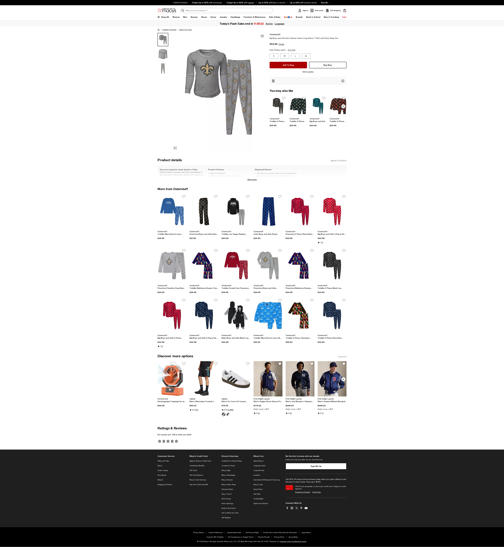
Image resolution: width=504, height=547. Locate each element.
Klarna (160, 466)
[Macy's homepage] (159, 30)
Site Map (257, 494)
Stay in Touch (227, 494)
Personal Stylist (227, 489)
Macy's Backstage (228, 475)
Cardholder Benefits (197, 466)
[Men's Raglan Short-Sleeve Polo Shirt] (268, 378)
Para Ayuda (162, 475)
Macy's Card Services (198, 480)
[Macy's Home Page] (167, 10)
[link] (278, 122)
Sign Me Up (316, 466)
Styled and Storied (261, 503)
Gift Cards (193, 470)
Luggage (280, 23)
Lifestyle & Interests (169, 30)
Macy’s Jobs (258, 484)
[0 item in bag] (344, 10)
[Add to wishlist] (262, 36)
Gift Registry (226, 518)
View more (252, 179)
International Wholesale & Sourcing (267, 480)
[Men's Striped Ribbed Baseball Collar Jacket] (332, 378)
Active (269, 23)
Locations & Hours (228, 466)
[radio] (224, 414)
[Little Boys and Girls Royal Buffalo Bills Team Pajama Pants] (268, 211)
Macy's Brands (227, 480)
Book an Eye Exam (229, 508)
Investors (257, 475)
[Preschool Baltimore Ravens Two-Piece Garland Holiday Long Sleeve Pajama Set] (300, 265)
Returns (160, 480)
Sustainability (258, 499)
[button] (212, 92)
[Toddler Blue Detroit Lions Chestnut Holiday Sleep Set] (172, 211)
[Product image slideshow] (218, 92)
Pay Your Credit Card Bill (199, 484)
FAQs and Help (163, 461)
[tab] (163, 39)
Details (281, 44)
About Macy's (259, 461)
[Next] (343, 106)
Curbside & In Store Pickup (232, 461)
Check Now (316, 492)
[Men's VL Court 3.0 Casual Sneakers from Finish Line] (236, 378)
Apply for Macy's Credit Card (200, 461)
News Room (258, 489)
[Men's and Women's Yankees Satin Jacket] (300, 378)
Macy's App (226, 470)
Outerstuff (275, 34)
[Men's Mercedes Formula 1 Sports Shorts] (204, 378)
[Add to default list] (283, 98)
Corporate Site (259, 470)
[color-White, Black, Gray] (223, 414)
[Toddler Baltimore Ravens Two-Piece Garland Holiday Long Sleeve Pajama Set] (204, 265)
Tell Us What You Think (230, 513)
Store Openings (227, 503)
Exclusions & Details (302, 492)
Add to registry (308, 72)
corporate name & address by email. (292, 541)
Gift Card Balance (196, 475)
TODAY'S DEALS (180, 3)
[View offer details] (308, 81)
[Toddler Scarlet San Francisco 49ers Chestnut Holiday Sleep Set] (236, 265)
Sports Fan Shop (185, 30)
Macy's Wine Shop (229, 484)
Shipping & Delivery (165, 484)
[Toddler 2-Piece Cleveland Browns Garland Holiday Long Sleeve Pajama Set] (300, 315)
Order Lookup (163, 470)
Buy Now (328, 65)
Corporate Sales (260, 466)
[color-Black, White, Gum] (227, 414)
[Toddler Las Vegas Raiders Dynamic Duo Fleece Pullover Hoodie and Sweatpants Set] (236, 211)
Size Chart (291, 50)
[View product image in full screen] (175, 148)
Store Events (226, 499)
